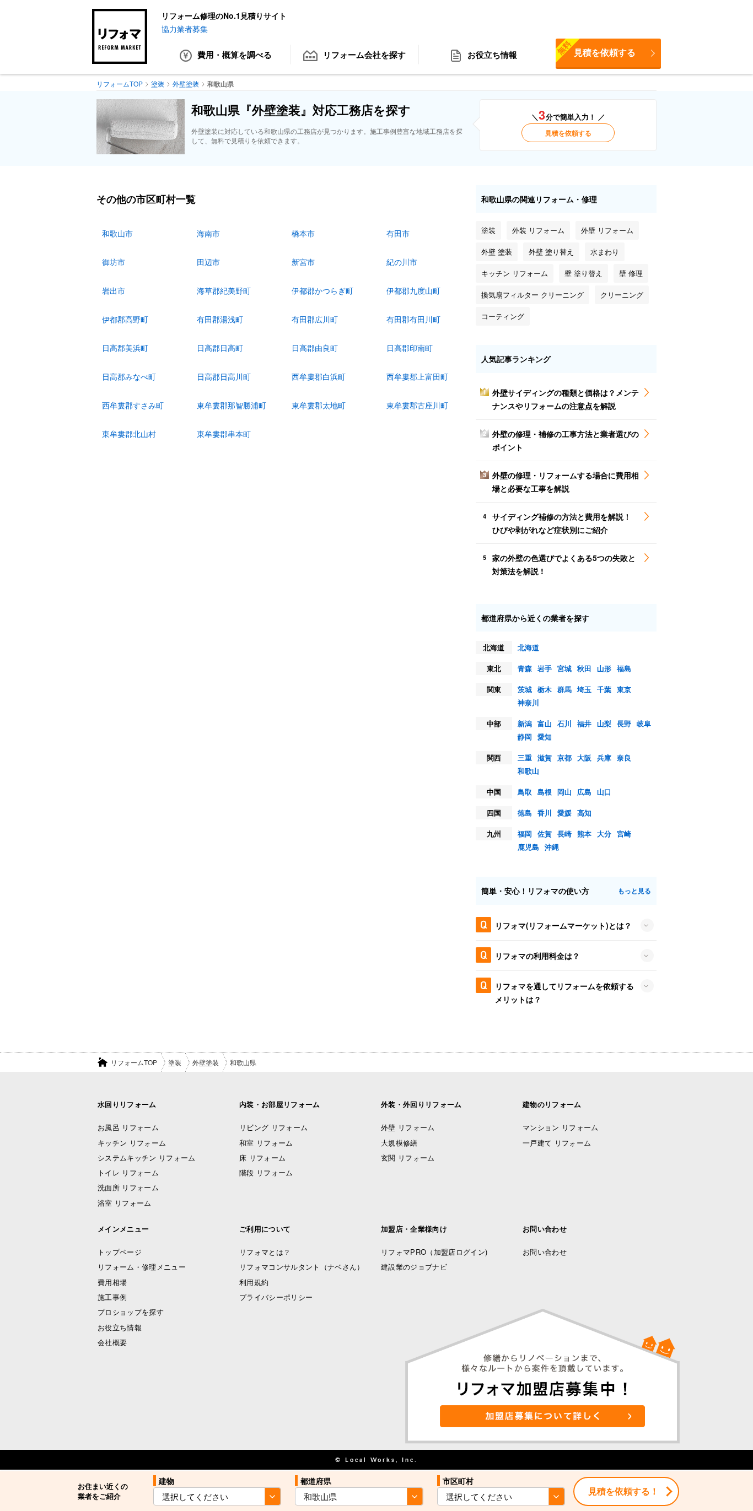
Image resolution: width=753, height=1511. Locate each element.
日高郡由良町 (315, 347)
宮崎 (624, 833)
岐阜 (644, 723)
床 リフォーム (262, 1157)
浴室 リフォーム (125, 1202)
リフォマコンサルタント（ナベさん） (301, 1266)
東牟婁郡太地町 (319, 405)
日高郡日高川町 (224, 376)
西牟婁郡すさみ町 (133, 405)
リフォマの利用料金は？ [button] (537, 955)
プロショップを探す (131, 1312)
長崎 (564, 833)
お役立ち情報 (492, 54)
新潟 (525, 723)
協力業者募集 (185, 28)
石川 (564, 723)
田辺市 (208, 261)
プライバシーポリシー (276, 1297)
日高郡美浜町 (125, 347)
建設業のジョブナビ (414, 1266)
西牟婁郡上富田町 (417, 376)
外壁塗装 (205, 1062)
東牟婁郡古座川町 (417, 405)
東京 (624, 689)
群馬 (564, 689)
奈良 (624, 757)
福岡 (525, 833)
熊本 (584, 833)
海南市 (208, 233)
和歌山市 (117, 233)
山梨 (604, 723)
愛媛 (564, 812)
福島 (624, 668)
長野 (624, 723)
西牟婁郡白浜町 (319, 376)
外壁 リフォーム (408, 1127)
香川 (544, 812)
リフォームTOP (134, 1062)
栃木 (544, 689)
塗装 (174, 1062)
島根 (544, 791)
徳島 (525, 812)
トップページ (120, 1251)
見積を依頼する (596, 48)
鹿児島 (528, 846)
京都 (564, 757)
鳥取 (525, 791)
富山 (544, 723)
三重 (525, 757)
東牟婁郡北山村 (129, 433)
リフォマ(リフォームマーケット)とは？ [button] (563, 925)
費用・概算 (234, 54)
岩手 (544, 668)
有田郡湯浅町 (220, 319)
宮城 (564, 668)
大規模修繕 (399, 1142)
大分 (604, 833)
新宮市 (303, 261)
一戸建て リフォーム (557, 1142)
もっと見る (634, 890)
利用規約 (253, 1282)
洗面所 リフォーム (128, 1187)
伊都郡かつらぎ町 (322, 290)
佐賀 (544, 833)
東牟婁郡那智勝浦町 (231, 405)
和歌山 (528, 770)
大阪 (584, 757)
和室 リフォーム (266, 1142)
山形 (604, 668)
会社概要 (112, 1342)
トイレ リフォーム (128, 1172)
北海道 (528, 647)
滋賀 (544, 757)
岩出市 (113, 290)
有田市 (398, 233)
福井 (584, 723)
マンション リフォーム (561, 1127)
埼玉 (584, 689)
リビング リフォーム (273, 1127)
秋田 (584, 668)
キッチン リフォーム (132, 1142)
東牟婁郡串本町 (224, 433)
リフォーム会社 (364, 54)
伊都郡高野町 (125, 319)
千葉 (604, 689)
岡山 (564, 791)
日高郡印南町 (409, 347)
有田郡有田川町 (413, 319)
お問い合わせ (545, 1251)
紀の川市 (401, 261)
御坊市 (113, 261)
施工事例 (112, 1297)
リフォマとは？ (265, 1251)
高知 (584, 812)
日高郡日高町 (220, 347)
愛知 (544, 736)
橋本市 (303, 233)
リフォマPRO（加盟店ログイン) (434, 1251)
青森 (525, 668)
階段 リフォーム (266, 1172)
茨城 (525, 689)
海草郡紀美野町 (224, 290)
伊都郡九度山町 (413, 290)
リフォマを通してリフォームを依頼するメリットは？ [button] (564, 992)
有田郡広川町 (315, 319)
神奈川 (528, 702)
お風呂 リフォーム (128, 1127)
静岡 (525, 736)
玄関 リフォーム (408, 1157)
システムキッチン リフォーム (147, 1157)
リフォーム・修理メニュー (142, 1266)
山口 (604, 791)
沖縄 (552, 846)
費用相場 (112, 1282)
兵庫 (604, 757)
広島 (584, 791)
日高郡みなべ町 (129, 376)
